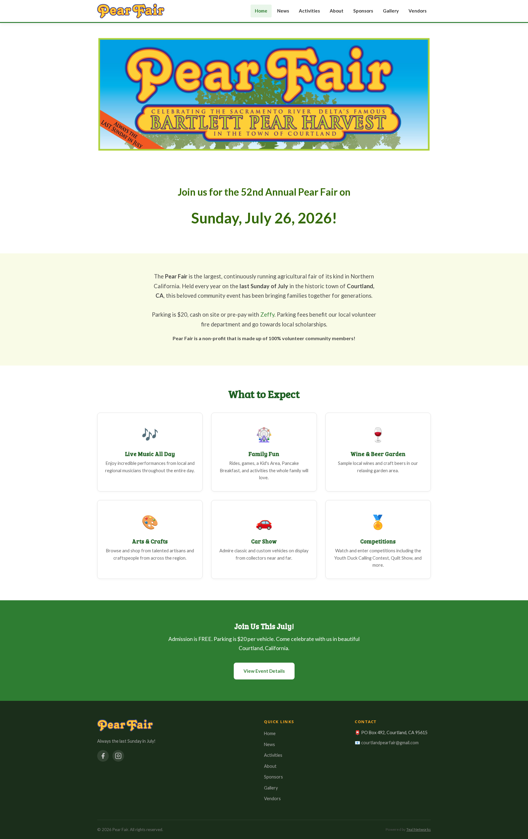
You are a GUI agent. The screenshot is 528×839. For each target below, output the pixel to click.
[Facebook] (103, 756)
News (283, 10)
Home (261, 10)
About (336, 10)
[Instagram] (118, 756)
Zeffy (267, 314)
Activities (309, 10)
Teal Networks (418, 829)
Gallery (391, 10)
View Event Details (264, 671)
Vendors (418, 10)
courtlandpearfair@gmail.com (390, 742)
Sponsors (363, 10)
